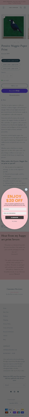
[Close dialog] (26, 189)
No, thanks (14, 221)
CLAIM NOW (14, 217)
